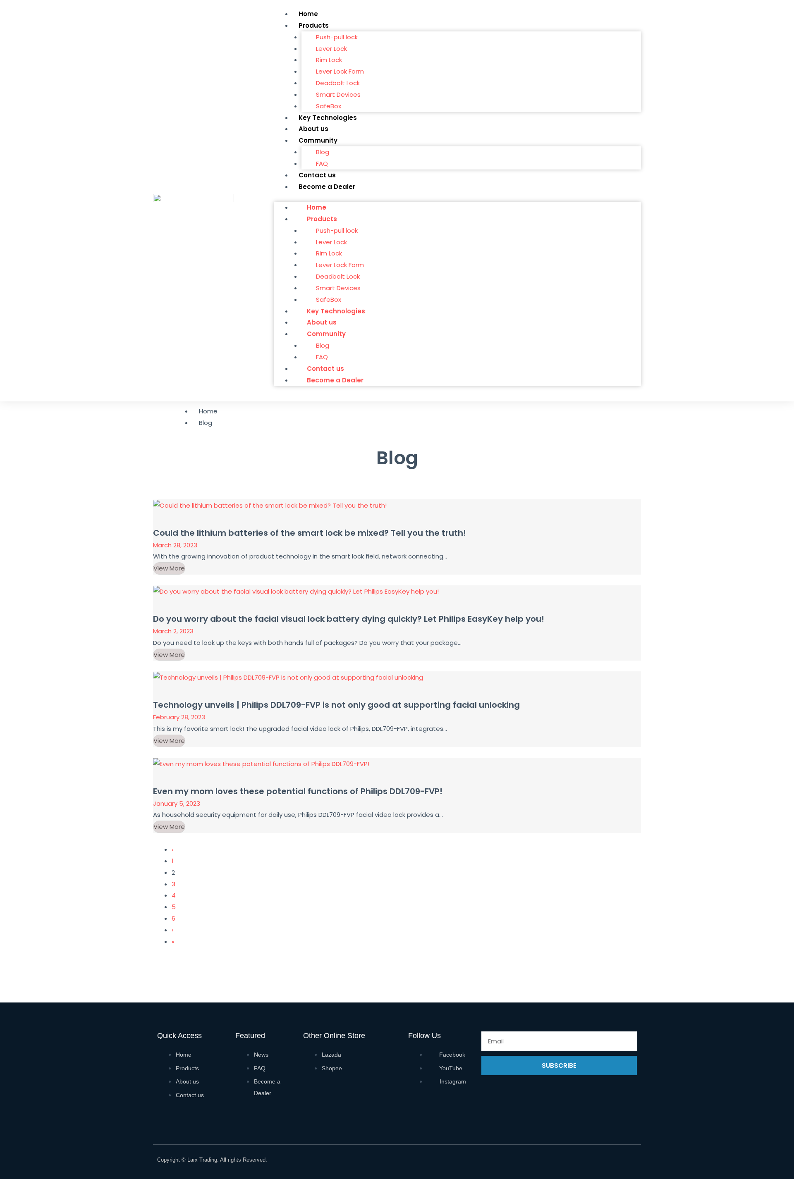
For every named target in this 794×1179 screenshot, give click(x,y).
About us (313, 128)
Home (308, 14)
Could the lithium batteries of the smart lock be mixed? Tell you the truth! (309, 533)
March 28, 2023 (175, 545)
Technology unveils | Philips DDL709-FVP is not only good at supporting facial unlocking (336, 705)
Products (314, 25)
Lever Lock (331, 48)
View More (169, 568)
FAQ (322, 163)
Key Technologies (328, 117)
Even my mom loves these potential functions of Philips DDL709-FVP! (297, 791)
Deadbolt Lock (338, 83)
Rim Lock (329, 59)
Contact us (317, 175)
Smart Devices (338, 94)
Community (318, 140)
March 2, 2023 (173, 631)
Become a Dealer (327, 186)
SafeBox (328, 106)
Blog (322, 152)
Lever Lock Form (340, 71)
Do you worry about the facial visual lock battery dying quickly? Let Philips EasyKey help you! (348, 619)
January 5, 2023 (176, 803)
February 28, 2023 (179, 717)
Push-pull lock (337, 37)
